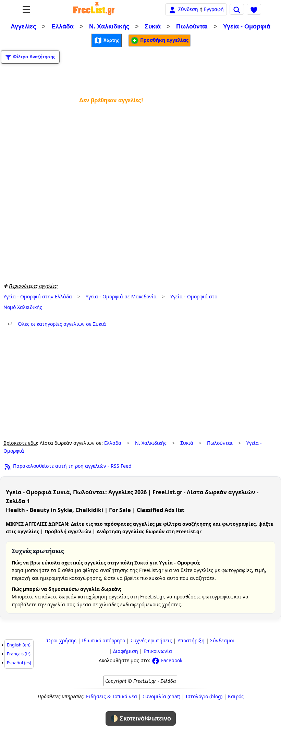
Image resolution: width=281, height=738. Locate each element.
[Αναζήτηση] (237, 9)
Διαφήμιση (125, 651)
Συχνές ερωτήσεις (151, 640)
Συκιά (153, 26)
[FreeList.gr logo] (94, 9)
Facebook (171, 660)
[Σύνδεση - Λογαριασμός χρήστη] (172, 9)
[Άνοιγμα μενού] (26, 9)
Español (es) (19, 663)
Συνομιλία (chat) (161, 696)
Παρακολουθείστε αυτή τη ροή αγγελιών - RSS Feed (72, 466)
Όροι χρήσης (61, 640)
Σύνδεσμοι (222, 640)
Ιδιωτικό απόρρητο (103, 640)
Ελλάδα (62, 26)
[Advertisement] (111, 191)
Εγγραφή (214, 9)
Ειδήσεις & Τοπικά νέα (111, 696)
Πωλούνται (192, 26)
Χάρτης (110, 40)
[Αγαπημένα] (254, 9)
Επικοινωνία (158, 651)
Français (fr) (18, 654)
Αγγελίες (23, 26)
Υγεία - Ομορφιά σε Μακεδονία (121, 296)
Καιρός (236, 696)
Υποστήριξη (191, 640)
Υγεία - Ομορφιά (246, 26)
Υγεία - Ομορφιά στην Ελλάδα (37, 296)
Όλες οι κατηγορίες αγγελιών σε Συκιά (57, 324)
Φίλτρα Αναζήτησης (34, 56)
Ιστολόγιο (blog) (204, 696)
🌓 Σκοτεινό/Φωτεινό (140, 718)
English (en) (18, 645)
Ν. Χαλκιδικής (109, 26)
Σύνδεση (188, 9)
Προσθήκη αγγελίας (163, 40)
